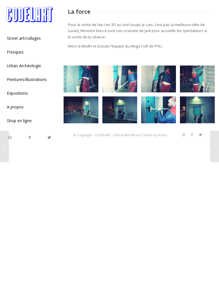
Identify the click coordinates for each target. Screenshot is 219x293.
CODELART (103, 135)
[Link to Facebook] (29, 137)
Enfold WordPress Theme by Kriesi (140, 135)
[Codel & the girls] (4, 146)
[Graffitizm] (214, 146)
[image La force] (83, 81)
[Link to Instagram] (10, 137)
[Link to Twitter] (49, 137)
